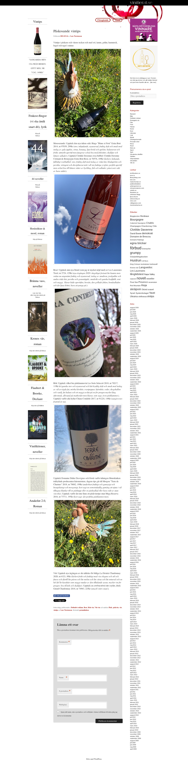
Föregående (102, 20)
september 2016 (135, 560)
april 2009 (133, 749)
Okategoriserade (135, 139)
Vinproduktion (134, 158)
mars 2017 (133, 547)
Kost (131, 131)
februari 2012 (134, 677)
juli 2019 (132, 488)
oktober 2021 (134, 431)
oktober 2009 (134, 736)
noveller (150, 278)
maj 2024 (133, 365)
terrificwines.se (135, 173)
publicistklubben (135, 184)
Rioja (144, 285)
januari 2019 (134, 500)
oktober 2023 (134, 380)
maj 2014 (133, 619)
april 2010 (133, 723)
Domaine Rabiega (137, 240)
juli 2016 (132, 564)
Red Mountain (135, 285)
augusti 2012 (134, 664)
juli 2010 (132, 717)
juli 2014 (132, 615)
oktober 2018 (134, 507)
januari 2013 (134, 653)
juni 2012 (133, 668)
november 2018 (135, 505)
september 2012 (135, 662)
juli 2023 (132, 386)
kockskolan (145, 264)
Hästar (132, 127)
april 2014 (133, 622)
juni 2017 (133, 541)
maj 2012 (133, 670)
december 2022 (135, 401)
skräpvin (135, 289)
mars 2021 (133, 445)
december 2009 (135, 732)
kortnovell (153, 264)
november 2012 (135, 658)
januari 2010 (134, 730)
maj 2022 (133, 416)
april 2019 (133, 494)
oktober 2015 (134, 583)
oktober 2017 (134, 532)
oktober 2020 (134, 456)
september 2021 (135, 433)
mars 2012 (133, 674)
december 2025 (135, 324)
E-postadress (64, 691)
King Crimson (135, 264)
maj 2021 (133, 441)
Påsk (110, 607)
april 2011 (133, 698)
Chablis (150, 223)
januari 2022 (134, 424)
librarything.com (135, 177)
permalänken (84, 610)
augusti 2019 (134, 486)
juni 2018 (133, 515)
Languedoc (145, 267)
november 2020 (135, 454)
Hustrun (135, 260)
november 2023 (135, 377)
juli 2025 (132, 335)
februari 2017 (134, 549)
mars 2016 (133, 573)
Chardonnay (146, 226)
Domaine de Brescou (140, 236)
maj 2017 (133, 543)
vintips (55, 610)
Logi (131, 135)
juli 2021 (132, 437)
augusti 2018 (134, 511)
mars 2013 (133, 649)
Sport (132, 150)
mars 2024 (133, 369)
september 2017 (135, 535)
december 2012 (135, 655)
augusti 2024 (134, 358)
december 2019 (135, 477)
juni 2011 (133, 694)
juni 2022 (133, 413)
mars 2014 (133, 624)
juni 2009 (133, 745)
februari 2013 (134, 651)
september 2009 (135, 738)
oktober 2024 (134, 354)
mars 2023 (133, 394)
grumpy (135, 253)
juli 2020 (132, 462)
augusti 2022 (134, 409)
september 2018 (135, 509)
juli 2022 (132, 411)
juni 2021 (133, 439)
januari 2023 (134, 399)
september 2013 (135, 636)
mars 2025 (133, 344)
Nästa (117, 20)
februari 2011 (134, 702)
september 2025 (135, 331)
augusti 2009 (134, 740)
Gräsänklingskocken (139, 257)
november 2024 (135, 352)
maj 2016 (133, 568)
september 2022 (135, 407)
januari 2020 (134, 475)
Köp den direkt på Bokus (37, 351)
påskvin (116, 607)
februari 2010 (134, 728)
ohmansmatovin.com (137, 188)
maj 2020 (133, 467)
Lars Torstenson (76, 36)
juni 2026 (133, 312)
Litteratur (133, 133)
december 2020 (135, 452)
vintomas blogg (135, 194)
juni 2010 (133, 719)
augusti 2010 (134, 715)
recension (152, 282)
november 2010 (135, 709)
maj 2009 (133, 747)
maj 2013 (133, 645)
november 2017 (135, 530)
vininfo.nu (133, 190)
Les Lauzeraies (137, 271)
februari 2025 (134, 346)
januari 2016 (134, 577)
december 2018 (135, 503)
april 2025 (133, 341)
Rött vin (91, 607)
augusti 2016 (134, 562)
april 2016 (133, 571)
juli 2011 (132, 692)
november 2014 (135, 607)
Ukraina (134, 296)
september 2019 (135, 483)
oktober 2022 (134, 405)
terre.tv (132, 175)
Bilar (131, 116)
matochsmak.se (135, 182)
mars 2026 (133, 318)
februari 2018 (134, 524)
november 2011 (135, 683)
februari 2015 (134, 600)
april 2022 (133, 418)
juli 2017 (132, 539)
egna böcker (138, 243)
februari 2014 (134, 626)
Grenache (146, 249)
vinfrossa (142, 296)
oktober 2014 (134, 609)
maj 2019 (133, 492)
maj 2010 (133, 721)
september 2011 (135, 687)
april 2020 (133, 469)
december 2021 (135, 426)
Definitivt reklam (77, 607)
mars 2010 (133, 726)
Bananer (133, 114)
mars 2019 (133, 496)
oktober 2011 (134, 685)
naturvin (133, 279)
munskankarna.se (136, 205)
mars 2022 (133, 420)
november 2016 (135, 556)
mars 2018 (133, 522)
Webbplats (63, 704)
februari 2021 (134, 447)
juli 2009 (132, 742)
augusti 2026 (134, 307)
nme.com (133, 201)
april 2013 (133, 647)
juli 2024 (132, 360)
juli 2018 (132, 513)
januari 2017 (134, 551)
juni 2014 (133, 617)
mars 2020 (133, 471)
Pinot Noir (134, 282)
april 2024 (133, 367)
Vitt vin (97, 607)
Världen (132, 156)
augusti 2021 (134, 435)
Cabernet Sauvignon (138, 223)
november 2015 (135, 581)
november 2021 (135, 428)
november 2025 (135, 326)
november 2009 (135, 734)
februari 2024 (134, 371)
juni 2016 (133, 566)
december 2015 (135, 579)
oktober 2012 (134, 660)
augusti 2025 (134, 333)
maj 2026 (133, 314)
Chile (155, 226)
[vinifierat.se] (141, 3)
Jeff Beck (145, 261)
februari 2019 (134, 498)
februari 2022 (134, 422)
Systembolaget (142, 293)
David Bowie (135, 233)
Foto (131, 124)
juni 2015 (133, 592)
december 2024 (135, 350)
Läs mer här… (37, 293)
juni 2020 (133, 464)
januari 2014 (134, 628)
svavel (151, 289)
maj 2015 (133, 594)
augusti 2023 (134, 384)
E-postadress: (135, 93)
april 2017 (133, 545)
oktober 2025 (134, 329)
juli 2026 (132, 309)
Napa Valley (149, 274)
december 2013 (135, 630)
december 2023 (135, 375)
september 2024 (135, 356)
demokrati (147, 233)
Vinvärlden (133, 160)
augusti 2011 (134, 689)
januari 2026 (134, 322)
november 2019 (135, 479)
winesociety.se (135, 199)
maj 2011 (133, 696)
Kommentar (64, 642)
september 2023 (135, 382)
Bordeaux (144, 216)
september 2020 (135, 458)
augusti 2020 (134, 460)
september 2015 (135, 585)
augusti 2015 (134, 587)
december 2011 (135, 681)
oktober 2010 (134, 711)
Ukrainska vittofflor (136, 154)
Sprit (131, 152)
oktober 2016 (134, 558)
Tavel (152, 293)
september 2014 (135, 611)
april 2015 (133, 596)
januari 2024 (134, 373)
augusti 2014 (134, 613)
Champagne (135, 226)
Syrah (132, 293)
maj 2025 (133, 339)
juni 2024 (133, 363)
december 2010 (135, 706)
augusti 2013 (134, 639)
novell (141, 278)
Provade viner (134, 141)
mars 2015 (133, 598)
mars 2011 (133, 700)
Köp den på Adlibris (37, 405)
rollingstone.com (135, 203)
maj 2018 (133, 518)
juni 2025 (133, 337)
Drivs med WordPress (94, 759)
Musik (132, 137)
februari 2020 (134, 473)
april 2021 (133, 443)
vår (120, 607)
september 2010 (135, 713)
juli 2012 (132, 666)
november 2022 (135, 403)
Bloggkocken (135, 216)
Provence (143, 282)
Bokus (38, 136)
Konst (132, 129)
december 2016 (135, 554)
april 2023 (133, 392)
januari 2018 (134, 526)
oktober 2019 (134, 481)
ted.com (132, 180)
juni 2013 (133, 643)
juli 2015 (132, 590)
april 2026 (133, 316)
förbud (135, 248)
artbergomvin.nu (135, 186)
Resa (132, 144)
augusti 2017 (134, 537)
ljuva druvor (134, 196)
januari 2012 (134, 679)
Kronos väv (134, 268)
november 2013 (135, 632)
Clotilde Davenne (141, 229)
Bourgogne (136, 219)
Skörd (144, 289)
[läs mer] (153, 82)
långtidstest (137, 274)
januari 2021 (134, 450)
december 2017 (135, 528)
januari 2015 (134, 602)
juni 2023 (133, 388)
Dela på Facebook (62, 595)
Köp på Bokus (37, 239)
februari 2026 (134, 320)
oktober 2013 (134, 634)
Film (131, 122)
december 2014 (135, 605)
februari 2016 (134, 575)
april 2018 (133, 520)
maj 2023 (133, 390)
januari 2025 (134, 348)
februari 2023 (134, 396)
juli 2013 (132, 641)
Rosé (85, 607)
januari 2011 (134, 704)
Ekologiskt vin (134, 120)
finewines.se (134, 192)
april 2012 (133, 672)
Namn (63, 677)
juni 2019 (133, 490)
